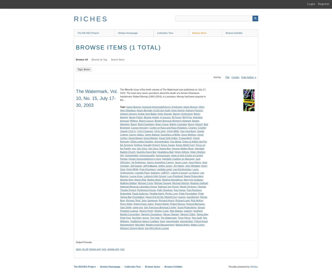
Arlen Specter (165, 114)
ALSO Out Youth (161, 110)
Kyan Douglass (147, 169)
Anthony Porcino (194, 110)
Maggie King (126, 179)
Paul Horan (180, 190)
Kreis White (132, 169)
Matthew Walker (128, 183)
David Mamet (135, 138)
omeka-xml (113, 249)
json (104, 249)
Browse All (82, 59)
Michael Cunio (145, 183)
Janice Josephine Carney (160, 162)
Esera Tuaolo (168, 145)
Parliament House (146, 190)
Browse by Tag (99, 59)
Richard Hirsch (166, 200)
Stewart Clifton (187, 214)
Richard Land (182, 200)
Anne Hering (177, 110)
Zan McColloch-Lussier (157, 228)
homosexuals (163, 155)
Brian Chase (161, 124)
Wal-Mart (139, 224)
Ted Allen (136, 218)
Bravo (134, 124)
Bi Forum (176, 117)
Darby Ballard (152, 134)
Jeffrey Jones (165, 166)
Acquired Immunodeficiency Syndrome (162, 107)
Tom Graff (197, 218)
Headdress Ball (165, 152)
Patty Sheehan (165, 190)
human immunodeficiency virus (145, 159)
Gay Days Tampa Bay (159, 148)
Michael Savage (162, 183)
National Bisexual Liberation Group (138, 186)
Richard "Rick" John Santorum (142, 200)
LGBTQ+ (165, 173)
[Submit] (255, 18)
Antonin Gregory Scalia (132, 114)
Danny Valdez (136, 134)
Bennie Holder (151, 117)
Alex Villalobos (128, 110)
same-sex (138, 207)
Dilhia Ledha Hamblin (141, 141)
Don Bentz (175, 141)
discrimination (161, 141)
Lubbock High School (155, 176)
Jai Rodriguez (138, 162)
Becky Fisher (136, 117)
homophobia (131, 155)
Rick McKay (197, 200)
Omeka (254, 266)
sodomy (188, 211)
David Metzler (151, 138)
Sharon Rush (146, 211)
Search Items (117, 59)
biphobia (197, 117)
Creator (235, 77)
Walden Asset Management (160, 224)
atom (78, 249)
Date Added (247, 77)
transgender (172, 221)
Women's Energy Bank (132, 228)
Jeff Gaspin (136, 166)
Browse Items (199, 33)
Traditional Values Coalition (144, 221)
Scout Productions (186, 207)
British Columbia (178, 124)
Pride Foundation (188, 193)
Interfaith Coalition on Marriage (178, 159)
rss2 (122, 249)
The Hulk (154, 218)
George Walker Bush (183, 148)
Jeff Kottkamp (150, 166)
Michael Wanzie (180, 183)
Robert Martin (162, 204)
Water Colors (197, 224)
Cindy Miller (173, 131)
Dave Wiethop (188, 134)
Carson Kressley (139, 127)
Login (311, 3)
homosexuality (147, 155)
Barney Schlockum (183, 114)
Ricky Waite (126, 204)
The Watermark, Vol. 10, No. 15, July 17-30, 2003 (97, 98)
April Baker (151, 114)
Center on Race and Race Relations (168, 127)
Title (227, 77)
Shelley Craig (161, 211)
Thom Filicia (184, 218)
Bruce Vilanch (195, 124)
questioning (193, 197)
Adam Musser (190, 107)
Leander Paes (142, 173)
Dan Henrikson (188, 131)
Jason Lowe (181, 162)
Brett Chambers (146, 124)
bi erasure (165, 117)
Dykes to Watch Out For (194, 141)
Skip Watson (176, 211)
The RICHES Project (88, 33)
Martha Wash (154, 179)
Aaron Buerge (133, 107)
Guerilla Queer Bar (146, 152)
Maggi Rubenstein (193, 176)
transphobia (186, 221)
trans (162, 221)
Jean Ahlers (195, 162)
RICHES (91, 19)
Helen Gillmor (182, 152)
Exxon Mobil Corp (185, 145)
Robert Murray (177, 204)
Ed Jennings (126, 145)
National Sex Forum (168, 186)
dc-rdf (85, 249)
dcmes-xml (95, 249)
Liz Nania (194, 173)
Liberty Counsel (179, 173)
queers (182, 197)
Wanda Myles (182, 224)
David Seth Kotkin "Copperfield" (175, 138)
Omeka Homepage (128, 33)
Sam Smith (125, 207)
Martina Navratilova (172, 179)
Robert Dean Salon (144, 204)
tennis (146, 218)
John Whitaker (192, 166)
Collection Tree (165, 33)
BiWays (134, 121)
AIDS (201, 107)
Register (323, 3)
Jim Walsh (178, 166)
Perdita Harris (157, 193)
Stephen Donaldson (151, 214)
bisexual (124, 121)
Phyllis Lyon (171, 193)
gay (134, 148)
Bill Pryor (187, 117)
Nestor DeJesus (188, 186)
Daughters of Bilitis (170, 134)
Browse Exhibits (234, 33)
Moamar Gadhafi (199, 183)
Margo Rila (140, 179)
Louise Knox (136, 176)
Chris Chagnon (145, 131)
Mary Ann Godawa (193, 179)
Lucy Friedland (175, 176)
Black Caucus (146, 121)
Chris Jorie (160, 131)
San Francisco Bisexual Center (160, 207)
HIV (122, 155)
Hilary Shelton (197, 152)
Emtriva (138, 145)
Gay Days (142, 148)
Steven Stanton (171, 214)
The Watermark (169, 218)
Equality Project (151, 145)
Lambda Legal (164, 169)
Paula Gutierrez (140, 193)
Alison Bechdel (144, 110)
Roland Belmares (195, 204)
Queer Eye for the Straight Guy (161, 197)
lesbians (155, 173)
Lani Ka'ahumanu (182, 169)
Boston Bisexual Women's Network (173, 121)
